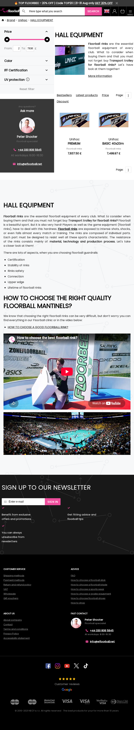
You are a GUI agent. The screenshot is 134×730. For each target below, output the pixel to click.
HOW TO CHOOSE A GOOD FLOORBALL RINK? (38, 327)
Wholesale (9, 593)
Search (93, 11)
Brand (11, 20)
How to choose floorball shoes (88, 598)
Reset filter (27, 89)
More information (100, 76)
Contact (8, 624)
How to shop (78, 602)
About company (12, 620)
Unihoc (22, 20)
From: (8, 48)
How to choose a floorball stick (88, 580)
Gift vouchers (10, 598)
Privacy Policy (11, 633)
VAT (5, 589)
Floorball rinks (67, 229)
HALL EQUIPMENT (41, 20)
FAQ (73, 575)
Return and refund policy (17, 584)
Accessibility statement (16, 638)
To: (23, 48)
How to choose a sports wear (87, 589)
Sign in (52, 501)
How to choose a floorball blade (89, 584)
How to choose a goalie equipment (91, 593)
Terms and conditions (15, 629)
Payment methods (13, 580)
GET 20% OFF (104, 3)
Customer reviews (67, 684)
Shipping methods (13, 575)
